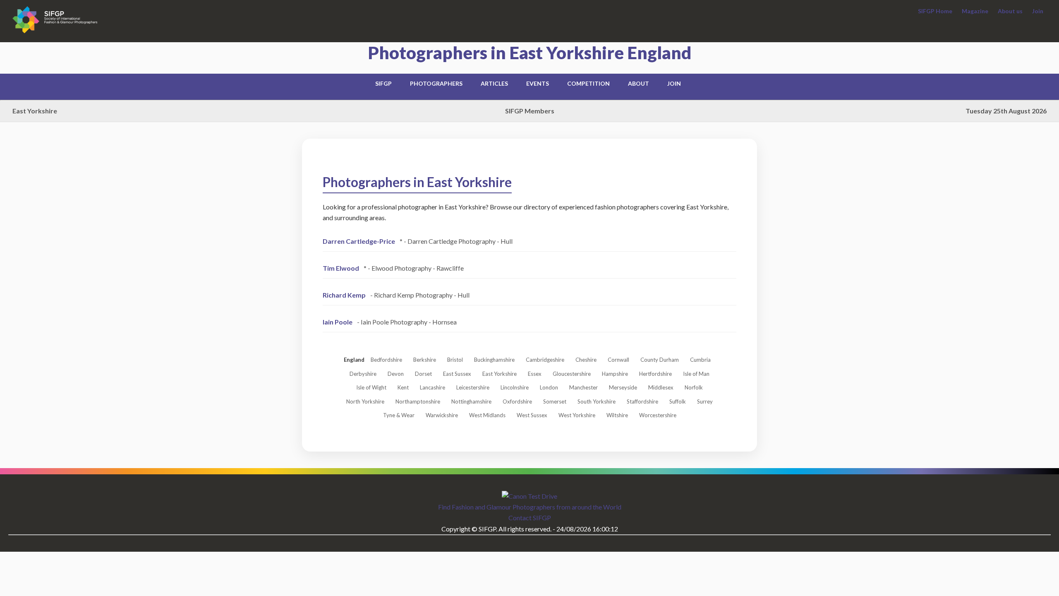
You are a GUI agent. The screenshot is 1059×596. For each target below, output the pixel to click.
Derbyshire (363, 373)
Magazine (975, 10)
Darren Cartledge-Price (359, 241)
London (549, 387)
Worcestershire (657, 415)
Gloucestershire (572, 373)
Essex (534, 373)
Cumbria (700, 359)
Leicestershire (472, 387)
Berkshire (424, 359)
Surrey (705, 401)
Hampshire (615, 373)
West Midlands (487, 415)
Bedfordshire (386, 359)
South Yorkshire (596, 401)
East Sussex (457, 373)
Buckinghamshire (494, 359)
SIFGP (383, 83)
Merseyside (623, 387)
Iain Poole (337, 322)
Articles (494, 83)
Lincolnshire (515, 387)
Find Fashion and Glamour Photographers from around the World (529, 507)
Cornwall (618, 359)
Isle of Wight (371, 387)
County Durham (659, 359)
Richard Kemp (344, 295)
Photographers (436, 83)
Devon (396, 373)
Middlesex (660, 387)
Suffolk (677, 401)
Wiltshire (617, 415)
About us (1010, 10)
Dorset (423, 373)
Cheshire (586, 359)
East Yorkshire (499, 373)
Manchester (583, 387)
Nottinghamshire (471, 401)
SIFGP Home (935, 10)
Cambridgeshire (545, 359)
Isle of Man (696, 373)
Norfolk (694, 387)
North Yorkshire (365, 401)
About (638, 83)
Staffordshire (642, 401)
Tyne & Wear (398, 415)
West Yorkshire (576, 415)
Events (537, 83)
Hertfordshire (655, 373)
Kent (403, 387)
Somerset (554, 401)
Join (1037, 10)
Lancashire (432, 387)
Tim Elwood (341, 268)
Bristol (455, 359)
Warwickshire (442, 415)
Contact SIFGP (529, 518)
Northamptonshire (417, 401)
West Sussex (532, 415)
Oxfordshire (517, 401)
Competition (588, 83)
